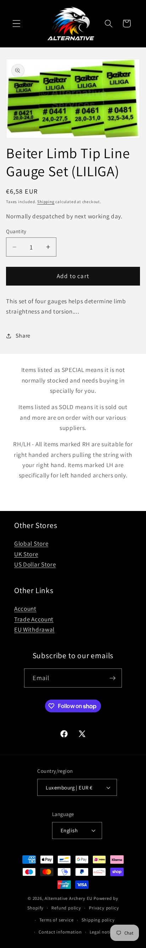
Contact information (60, 932)
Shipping (45, 201)
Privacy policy (104, 908)
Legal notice (103, 932)
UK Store (26, 554)
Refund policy (66, 908)
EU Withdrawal (34, 629)
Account (25, 608)
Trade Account (34, 619)
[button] (16, 24)
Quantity (16, 231)
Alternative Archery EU (68, 898)
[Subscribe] (113, 678)
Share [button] (23, 335)
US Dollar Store (35, 564)
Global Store (31, 543)
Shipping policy (98, 920)
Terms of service (56, 920)
